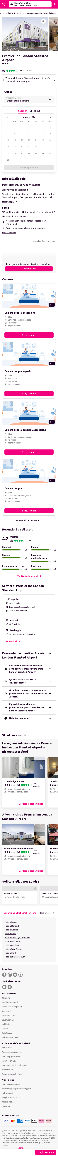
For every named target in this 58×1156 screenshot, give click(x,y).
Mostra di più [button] (11, 641)
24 (8, 153)
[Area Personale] (55, 4)
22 (43, 147)
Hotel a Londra (11, 922)
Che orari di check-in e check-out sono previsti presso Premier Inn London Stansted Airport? (26, 668)
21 (36, 147)
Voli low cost (7, 1093)
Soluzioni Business (10, 1037)
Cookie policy (7, 1011)
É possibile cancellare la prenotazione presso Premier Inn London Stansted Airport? (26, 707)
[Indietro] (7, 117)
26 (22, 153)
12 (22, 140)
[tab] (20, 913)
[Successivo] (50, 117)
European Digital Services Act (14, 1065)
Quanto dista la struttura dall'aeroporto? (22, 681)
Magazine (6, 1106)
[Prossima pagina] (54, 913)
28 (36, 153)
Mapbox (38, 241)
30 (50, 153)
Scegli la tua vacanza (11, 1097)
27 (29, 153)
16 (50, 140)
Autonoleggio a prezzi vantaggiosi (16, 1089)
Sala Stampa (7, 1033)
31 (8, 160)
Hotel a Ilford (10, 953)
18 (15, 147)
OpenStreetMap (49, 241)
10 (8, 140)
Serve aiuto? (7, 1048)
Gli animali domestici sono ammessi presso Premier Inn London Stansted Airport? (28, 693)
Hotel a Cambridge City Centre (17, 937)
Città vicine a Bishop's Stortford (20, 913)
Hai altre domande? (19, 718)
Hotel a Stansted (12, 926)
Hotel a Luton (10, 934)
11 (15, 140)
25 (15, 153)
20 (29, 147)
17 (8, 147)
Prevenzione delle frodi (12, 1074)
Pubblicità (6, 1024)
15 (43, 140)
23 (50, 147)
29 (43, 153)
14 (36, 140)
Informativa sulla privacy (12, 1007)
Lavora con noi (8, 1020)
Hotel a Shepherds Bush (15, 957)
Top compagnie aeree (11, 1084)
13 (29, 140)
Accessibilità (7, 1070)
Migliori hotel (7, 1102)
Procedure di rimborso (11, 1052)
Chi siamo (6, 998)
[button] (25, 34)
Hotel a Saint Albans (13, 949)
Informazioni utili (9, 1061)
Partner (5, 1029)
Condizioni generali (10, 1002)
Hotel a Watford (11, 930)
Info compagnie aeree (11, 1056)
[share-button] (43, 21)
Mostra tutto (9, 232)
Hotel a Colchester (13, 941)
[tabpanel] (29, 939)
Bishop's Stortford (13, 13)
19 (22, 147)
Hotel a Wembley (12, 945)
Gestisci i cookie (9, 1015)
